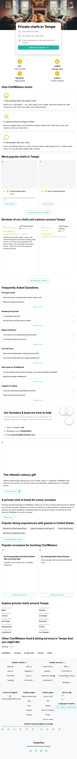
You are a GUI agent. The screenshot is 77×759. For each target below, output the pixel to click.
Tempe (49, 653)
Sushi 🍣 (10, 671)
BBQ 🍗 (66, 666)
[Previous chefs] (4, 184)
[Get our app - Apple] (67, 695)
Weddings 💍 (66, 682)
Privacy (48, 715)
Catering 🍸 (48, 671)
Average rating (57, 69)
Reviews (29, 710)
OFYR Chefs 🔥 (67, 671)
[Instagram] (30, 751)
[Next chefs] (73, 184)
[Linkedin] (41, 751)
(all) (26, 662)
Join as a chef (48, 696)
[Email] (46, 751)
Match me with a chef (29, 696)
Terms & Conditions (48, 710)
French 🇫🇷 (10, 676)
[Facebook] (36, 751)
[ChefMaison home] (38, 742)
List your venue (48, 719)
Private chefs (29, 653)
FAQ (48, 701)
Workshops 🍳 (48, 680)
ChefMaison (6, 653)
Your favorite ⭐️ (29, 680)
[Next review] (73, 249)
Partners (29, 715)
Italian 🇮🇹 (10, 666)
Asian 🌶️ (29, 666)
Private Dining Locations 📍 (67, 677)
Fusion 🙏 (29, 676)
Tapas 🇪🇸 (10, 680)
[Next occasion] (73, 573)
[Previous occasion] (4, 573)
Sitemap (48, 705)
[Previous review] (4, 249)
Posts (29, 705)
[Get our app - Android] (66, 699)
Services (17, 653)
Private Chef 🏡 (48, 666)
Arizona (40, 653)
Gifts (29, 701)
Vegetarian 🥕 (29, 671)
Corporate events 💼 (48, 676)
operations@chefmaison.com (10, 699)
